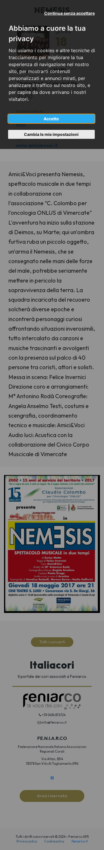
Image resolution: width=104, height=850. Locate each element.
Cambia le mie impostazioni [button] (51, 134)
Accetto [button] (51, 118)
